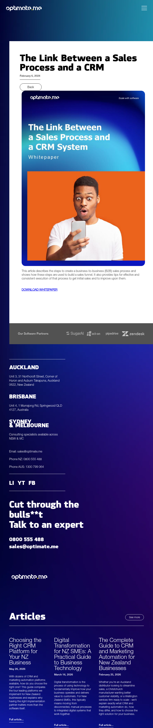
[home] (24, 8)
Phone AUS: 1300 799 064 (26, 466)
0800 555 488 (26, 538)
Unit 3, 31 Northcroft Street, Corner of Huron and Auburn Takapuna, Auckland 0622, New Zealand (34, 380)
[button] (144, 8)
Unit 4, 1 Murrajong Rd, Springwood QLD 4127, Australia (35, 407)
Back (30, 87)
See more (134, 617)
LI (11, 482)
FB (32, 482)
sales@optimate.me (33, 545)
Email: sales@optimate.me (25, 451)
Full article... (16, 719)
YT (21, 482)
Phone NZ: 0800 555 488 (25, 459)
